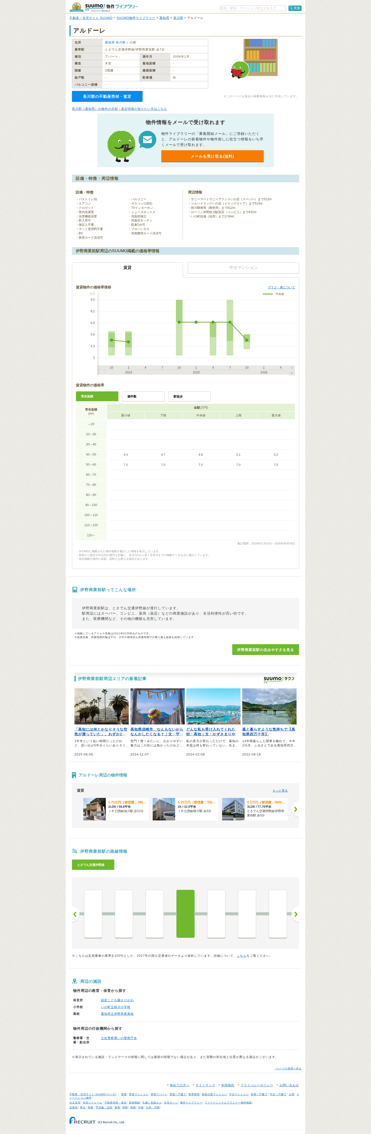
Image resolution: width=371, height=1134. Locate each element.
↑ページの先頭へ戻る (288, 1068)
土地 (291, 1094)
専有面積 (87, 396)
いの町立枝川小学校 (115, 1007)
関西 (125, 1107)
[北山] (247, 914)
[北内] (216, 914)
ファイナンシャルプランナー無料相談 (228, 1102)
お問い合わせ (289, 1085)
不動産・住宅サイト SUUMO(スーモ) (92, 1094)
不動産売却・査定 (115, 1102)
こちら (242, 955)
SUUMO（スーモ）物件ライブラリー (103, 7)
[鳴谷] (278, 914)
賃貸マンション (138, 1094)
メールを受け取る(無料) (212, 156)
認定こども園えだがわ (117, 1000)
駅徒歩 (178, 396)
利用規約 (227, 1085)
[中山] (124, 914)
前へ (76, 914)
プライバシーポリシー (257, 1085)
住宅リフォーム (92, 1102)
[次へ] (295, 809)
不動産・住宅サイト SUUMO (91, 18)
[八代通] (93, 914)
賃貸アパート (159, 1094)
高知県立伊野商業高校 (117, 1014)
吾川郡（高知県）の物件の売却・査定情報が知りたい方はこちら (119, 109)
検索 (297, 8)
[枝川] (155, 914)
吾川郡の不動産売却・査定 (107, 96)
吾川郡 (178, 18)
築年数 (132, 396)
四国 (133, 1107)
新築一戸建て (259, 1094)
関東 (90, 1107)
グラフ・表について (281, 287)
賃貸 (124, 1094)
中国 (141, 1107)
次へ (295, 914)
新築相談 (134, 1102)
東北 (83, 1107)
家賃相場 (194, 1094)
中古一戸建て (278, 1094)
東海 (117, 1107)
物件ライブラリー (191, 1102)
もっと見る (280, 790)
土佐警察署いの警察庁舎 (119, 1038)
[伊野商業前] (185, 914)
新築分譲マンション (214, 1094)
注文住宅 (75, 1102)
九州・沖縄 (153, 1107)
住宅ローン (171, 1102)
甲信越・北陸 (104, 1107)
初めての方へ (180, 1085)
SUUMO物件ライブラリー (136, 18)
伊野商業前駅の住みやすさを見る (265, 650)
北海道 (73, 1107)
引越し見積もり (152, 1102)
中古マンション (239, 1094)
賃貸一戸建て (178, 1094)
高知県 (164, 18)
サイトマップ (205, 1085)
